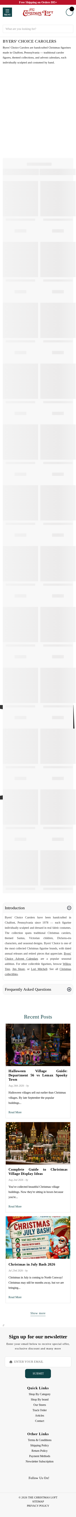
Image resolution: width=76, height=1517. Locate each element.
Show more (38, 1313)
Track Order (39, 1410)
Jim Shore (18, 969)
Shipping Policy (39, 1445)
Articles (39, 1415)
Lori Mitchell (39, 969)
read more (15, 1112)
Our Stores (39, 1404)
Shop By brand (40, 1399)
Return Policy (40, 1450)
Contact (39, 1420)
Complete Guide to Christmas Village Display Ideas (38, 1171)
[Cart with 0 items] (69, 12)
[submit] (69, 29)
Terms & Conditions (39, 1440)
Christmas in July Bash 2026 (31, 1264)
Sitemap (38, 1501)
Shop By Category (40, 1394)
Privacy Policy (38, 1505)
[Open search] (38, 22)
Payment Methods (39, 1456)
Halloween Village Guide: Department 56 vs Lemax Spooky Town (38, 1075)
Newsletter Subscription (39, 1461)
